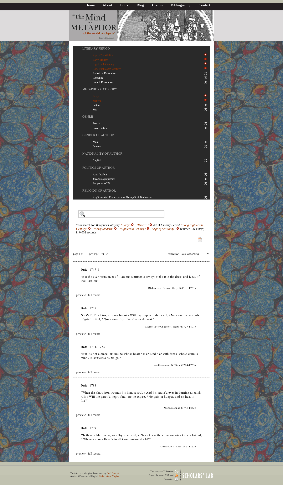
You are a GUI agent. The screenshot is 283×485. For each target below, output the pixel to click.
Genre (87, 116)
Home (90, 5)
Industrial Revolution (104, 73)
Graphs (157, 5)
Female (97, 146)
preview (81, 295)
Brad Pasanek (113, 473)
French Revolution (103, 82)
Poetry (96, 123)
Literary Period (96, 48)
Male (95, 142)
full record (94, 295)
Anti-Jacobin (100, 174)
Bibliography (180, 5)
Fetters (96, 105)
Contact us (169, 479)
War (95, 109)
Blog (140, 5)
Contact (204, 5)
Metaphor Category (99, 89)
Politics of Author (98, 167)
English (97, 160)
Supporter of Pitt (102, 183)
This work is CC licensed (162, 471)
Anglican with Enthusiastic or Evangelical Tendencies (122, 197)
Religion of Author (99, 190)
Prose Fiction (100, 128)
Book (124, 5)
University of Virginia (109, 476)
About (107, 5)
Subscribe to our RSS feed (161, 475)
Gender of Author (98, 135)
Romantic (98, 77)
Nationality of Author (102, 153)
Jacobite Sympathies (104, 179)
